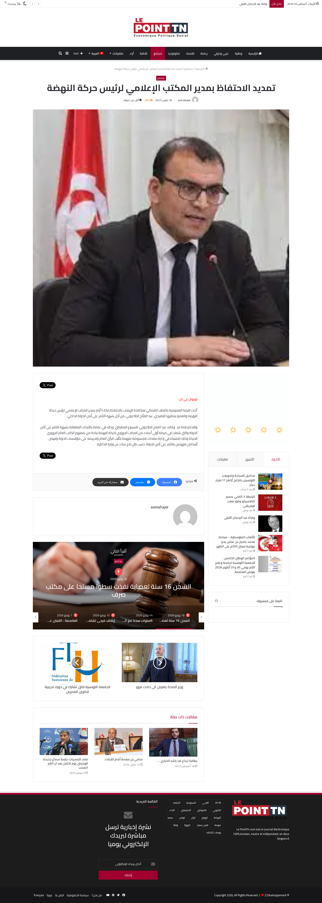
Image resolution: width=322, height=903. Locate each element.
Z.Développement (276, 895)
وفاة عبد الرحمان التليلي (239, 517)
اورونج (205, 817)
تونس (182, 817)
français (39, 895)
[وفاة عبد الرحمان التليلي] (270, 523)
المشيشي (186, 810)
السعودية (191, 802)
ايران (193, 817)
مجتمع (158, 53)
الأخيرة (276, 459)
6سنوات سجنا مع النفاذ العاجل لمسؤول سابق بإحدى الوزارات (194, 586)
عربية (49, 895)
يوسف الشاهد (213, 832)
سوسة (217, 824)
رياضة (204, 53)
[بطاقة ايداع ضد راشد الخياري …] (173, 742)
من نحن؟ (97, 895)
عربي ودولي (221, 53)
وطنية (238, 53)
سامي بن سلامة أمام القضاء (123, 759)
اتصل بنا (59, 895)
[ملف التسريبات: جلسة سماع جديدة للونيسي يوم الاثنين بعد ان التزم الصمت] (64, 741)
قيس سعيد (202, 824)
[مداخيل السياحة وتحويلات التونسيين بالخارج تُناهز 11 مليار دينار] (270, 481)
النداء (172, 810)
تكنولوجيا (174, 53)
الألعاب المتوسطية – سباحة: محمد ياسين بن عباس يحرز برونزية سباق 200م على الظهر (216, 3)
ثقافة (143, 53)
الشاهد (176, 802)
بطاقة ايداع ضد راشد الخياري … (177, 761)
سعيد (170, 817)
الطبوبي (217, 810)
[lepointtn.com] (161, 27)
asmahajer (184, 100)
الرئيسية (253, 53)
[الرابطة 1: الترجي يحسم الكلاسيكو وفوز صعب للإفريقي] (270, 502)
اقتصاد (190, 53)
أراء (132, 53)
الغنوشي (202, 810)
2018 (218, 802)
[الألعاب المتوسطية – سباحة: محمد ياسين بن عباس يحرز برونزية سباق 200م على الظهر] (270, 543)
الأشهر (249, 459)
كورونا (187, 824)
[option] (194, 585)
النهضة (217, 817)
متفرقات (117, 53)
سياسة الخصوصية (78, 895)
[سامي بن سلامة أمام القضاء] (118, 741)
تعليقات (222, 459)
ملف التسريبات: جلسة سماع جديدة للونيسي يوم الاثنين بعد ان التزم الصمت (65, 763)
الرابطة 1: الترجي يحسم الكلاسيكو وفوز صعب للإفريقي (240, 501)
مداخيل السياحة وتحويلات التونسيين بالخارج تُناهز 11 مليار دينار (235, 480)
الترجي (205, 802)
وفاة (175, 824)
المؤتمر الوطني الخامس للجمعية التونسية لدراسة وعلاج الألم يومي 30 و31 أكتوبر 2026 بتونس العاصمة (235, 565)
